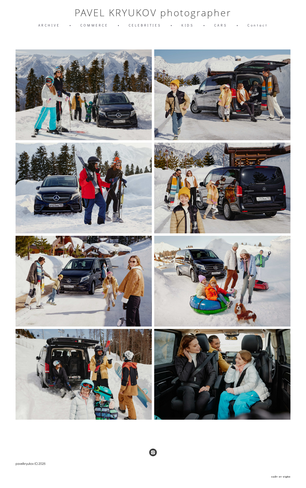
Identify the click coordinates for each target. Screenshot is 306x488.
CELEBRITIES (145, 25)
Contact (257, 25)
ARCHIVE (49, 25)
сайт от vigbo (280, 477)
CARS (220, 25)
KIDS (187, 25)
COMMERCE (94, 25)
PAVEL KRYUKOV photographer (153, 12)
